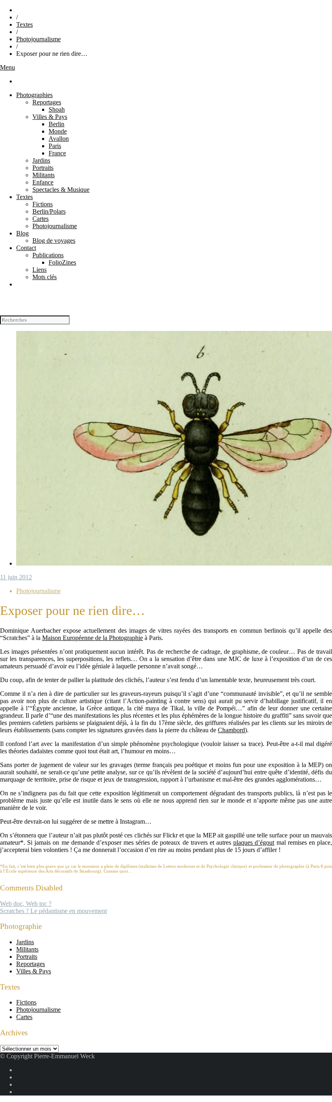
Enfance (42, 182)
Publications (48, 255)
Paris (55, 145)
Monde (58, 131)
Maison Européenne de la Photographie (92, 637)
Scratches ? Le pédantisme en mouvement (53, 910)
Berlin (56, 124)
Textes (24, 24)
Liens (39, 269)
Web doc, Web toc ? (25, 903)
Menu (7, 67)
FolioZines (62, 262)
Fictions (42, 204)
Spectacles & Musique (60, 189)
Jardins (41, 160)
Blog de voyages (53, 240)
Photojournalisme (38, 39)
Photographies (34, 94)
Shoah (57, 109)
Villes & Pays (49, 116)
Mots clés (44, 276)
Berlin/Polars (49, 211)
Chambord (231, 730)
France (57, 153)
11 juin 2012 (16, 577)
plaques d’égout (253, 842)
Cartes (40, 218)
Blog (22, 233)
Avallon (59, 138)
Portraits (42, 167)
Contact (26, 247)
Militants (43, 175)
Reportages (46, 102)
